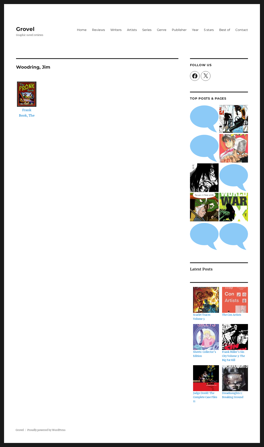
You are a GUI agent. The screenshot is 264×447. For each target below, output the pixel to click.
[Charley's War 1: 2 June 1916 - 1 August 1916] (204, 119)
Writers (116, 30)
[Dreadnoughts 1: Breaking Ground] (235, 378)
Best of (224, 30)
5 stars (209, 30)
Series (147, 30)
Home (82, 30)
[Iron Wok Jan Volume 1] (233, 148)
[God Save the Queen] (233, 236)
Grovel (25, 29)
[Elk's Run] (204, 236)
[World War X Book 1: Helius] (233, 207)
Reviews (98, 30)
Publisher (179, 30)
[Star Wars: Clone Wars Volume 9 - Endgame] (233, 177)
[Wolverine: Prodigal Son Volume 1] (204, 177)
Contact (241, 30)
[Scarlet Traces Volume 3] (206, 300)
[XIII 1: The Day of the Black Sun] (233, 119)
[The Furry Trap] (204, 207)
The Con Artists (231, 314)
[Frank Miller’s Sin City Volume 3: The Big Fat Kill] (235, 337)
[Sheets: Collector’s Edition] (206, 337)
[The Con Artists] (235, 300)
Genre (161, 30)
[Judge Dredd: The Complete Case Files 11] (206, 378)
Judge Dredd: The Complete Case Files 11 (205, 397)
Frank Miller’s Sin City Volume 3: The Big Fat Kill (233, 356)
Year (195, 30)
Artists (132, 30)
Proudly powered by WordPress (46, 430)
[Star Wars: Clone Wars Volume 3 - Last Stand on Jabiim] (204, 148)
